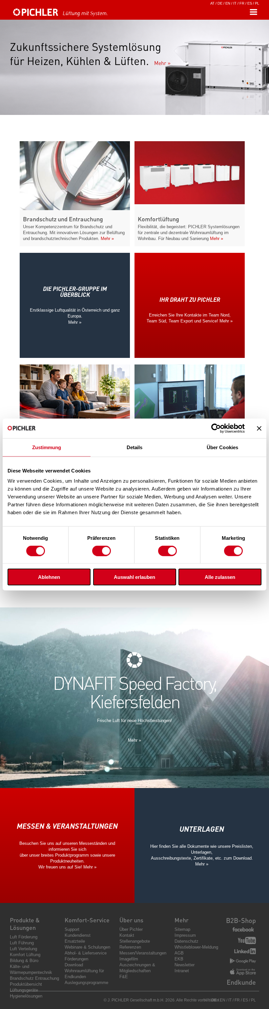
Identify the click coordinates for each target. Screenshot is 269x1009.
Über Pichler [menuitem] (131, 929)
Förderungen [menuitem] (76, 958)
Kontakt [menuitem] (126, 935)
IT (235, 3)
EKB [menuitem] (179, 958)
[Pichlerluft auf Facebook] (243, 929)
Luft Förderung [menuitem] (23, 936)
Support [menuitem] (72, 929)
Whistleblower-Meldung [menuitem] (196, 947)
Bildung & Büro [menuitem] (24, 960)
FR (241, 3)
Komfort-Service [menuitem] (87, 920)
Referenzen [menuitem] (130, 947)
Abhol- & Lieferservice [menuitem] (86, 953)
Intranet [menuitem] (182, 970)
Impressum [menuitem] (185, 935)
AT (212, 3)
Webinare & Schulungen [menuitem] (87, 947)
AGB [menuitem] (179, 953)
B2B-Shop (241, 920)
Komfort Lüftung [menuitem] (25, 954)
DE (219, 3)
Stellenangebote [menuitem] (134, 941)
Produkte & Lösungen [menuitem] (25, 923)
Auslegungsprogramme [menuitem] (86, 982)
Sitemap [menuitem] (182, 929)
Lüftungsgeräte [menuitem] (24, 990)
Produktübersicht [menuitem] (26, 984)
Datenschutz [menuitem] (186, 941)
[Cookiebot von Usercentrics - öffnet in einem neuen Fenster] (216, 428)
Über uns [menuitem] (131, 920)
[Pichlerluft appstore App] (243, 972)
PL (257, 3)
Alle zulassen (220, 577)
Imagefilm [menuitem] (128, 958)
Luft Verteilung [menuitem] (23, 948)
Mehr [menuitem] (182, 920)
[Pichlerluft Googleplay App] (243, 961)
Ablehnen (49, 577)
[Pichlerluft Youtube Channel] (247, 941)
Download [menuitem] (74, 964)
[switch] (101, 550)
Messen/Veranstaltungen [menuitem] (142, 953)
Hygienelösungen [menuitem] (26, 996)
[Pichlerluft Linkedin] (245, 952)
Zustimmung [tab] (46, 447)
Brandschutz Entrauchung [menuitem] (34, 978)
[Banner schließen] (259, 428)
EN (227, 3)
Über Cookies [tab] (222, 447)
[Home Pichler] (67, 15)
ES (249, 3)
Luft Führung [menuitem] (22, 942)
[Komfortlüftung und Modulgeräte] (189, 202)
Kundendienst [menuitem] (78, 935)
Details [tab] (135, 447)
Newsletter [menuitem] (185, 964)
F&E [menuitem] (123, 976)
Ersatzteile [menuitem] (75, 941)
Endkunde (241, 982)
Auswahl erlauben (134, 577)
